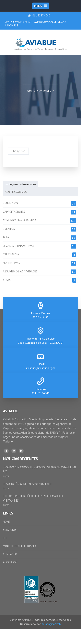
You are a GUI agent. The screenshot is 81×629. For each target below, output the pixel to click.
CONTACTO (10, 554)
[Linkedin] (21, 451)
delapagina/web (51, 624)
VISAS (7, 280)
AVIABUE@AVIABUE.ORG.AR (50, 21)
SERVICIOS (10, 530)
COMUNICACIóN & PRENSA (19, 220)
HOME (6, 522)
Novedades (44, 91)
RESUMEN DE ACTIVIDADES (20, 271)
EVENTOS (9, 229)
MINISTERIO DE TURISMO (19, 546)
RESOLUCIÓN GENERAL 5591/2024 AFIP (27, 484)
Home (29, 91)
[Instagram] (13, 451)
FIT (5, 538)
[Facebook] (6, 451)
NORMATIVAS (11, 263)
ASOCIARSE (11, 25)
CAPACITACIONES (14, 212)
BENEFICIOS (10, 203)
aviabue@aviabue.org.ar (40, 368)
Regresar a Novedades (22, 184)
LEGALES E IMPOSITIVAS (18, 246)
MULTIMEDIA (11, 254)
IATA (6, 237)
